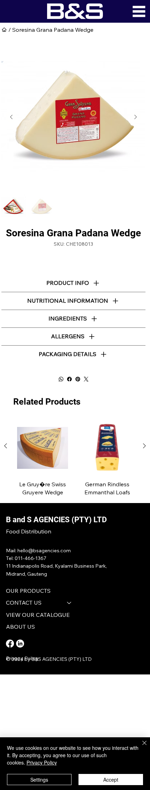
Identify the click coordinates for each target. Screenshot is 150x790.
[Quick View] (43, 448)
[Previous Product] (5, 446)
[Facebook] (69, 379)
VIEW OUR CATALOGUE (38, 614)
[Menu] (139, 11)
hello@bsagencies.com (44, 550)
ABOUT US (20, 626)
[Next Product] (144, 446)
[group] (74, 458)
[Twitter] (86, 379)
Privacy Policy (22, 658)
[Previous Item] (11, 117)
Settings (39, 779)
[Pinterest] (77, 379)
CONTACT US (24, 602)
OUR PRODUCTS (28, 590)
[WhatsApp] (61, 379)
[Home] (4, 29)
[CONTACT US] (69, 602)
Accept (110, 779)
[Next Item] (135, 117)
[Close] (140, 747)
